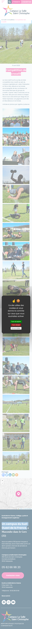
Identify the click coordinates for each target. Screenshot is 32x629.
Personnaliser (16, 328)
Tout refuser (16, 325)
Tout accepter (16, 322)
